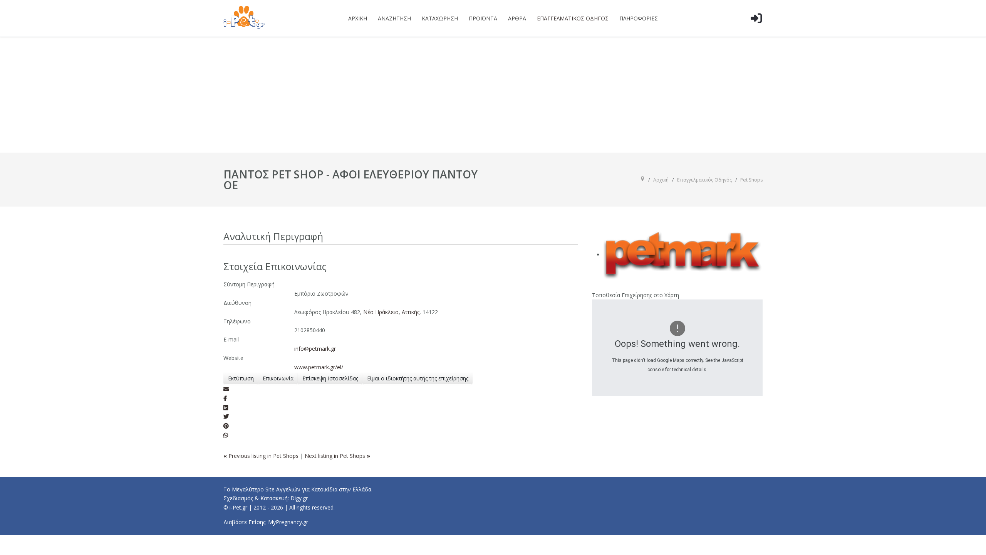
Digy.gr (299, 498)
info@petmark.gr (315, 348)
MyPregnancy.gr (288, 522)
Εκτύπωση (241, 378)
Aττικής (410, 312)
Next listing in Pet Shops (337, 455)
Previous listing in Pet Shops (261, 455)
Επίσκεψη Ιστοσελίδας (330, 378)
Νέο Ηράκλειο (381, 312)
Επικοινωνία (278, 378)
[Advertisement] (493, 95)
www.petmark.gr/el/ (318, 367)
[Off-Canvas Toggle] (756, 30)
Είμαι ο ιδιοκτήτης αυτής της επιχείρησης (417, 378)
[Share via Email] (226, 389)
